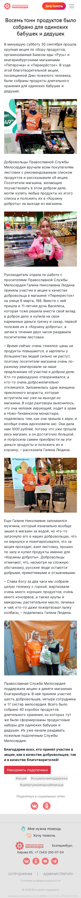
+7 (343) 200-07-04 (49, 852)
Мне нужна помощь (44, 828)
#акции (21, 778)
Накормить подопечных (27, 770)
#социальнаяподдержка (49, 778)
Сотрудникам (20, 874)
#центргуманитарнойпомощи (41, 785)
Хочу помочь (54, 6)
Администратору (58, 874)
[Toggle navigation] (72, 6)
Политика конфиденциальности (40, 880)
